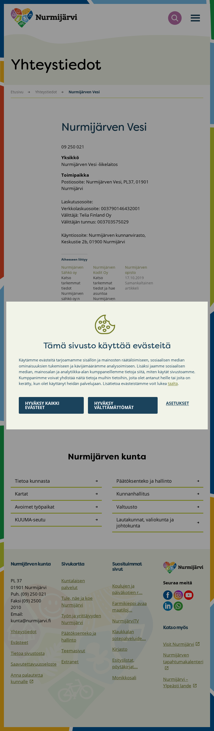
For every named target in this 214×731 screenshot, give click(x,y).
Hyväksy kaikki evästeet (42, 405)
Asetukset (177, 403)
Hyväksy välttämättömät (114, 405)
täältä (173, 383)
